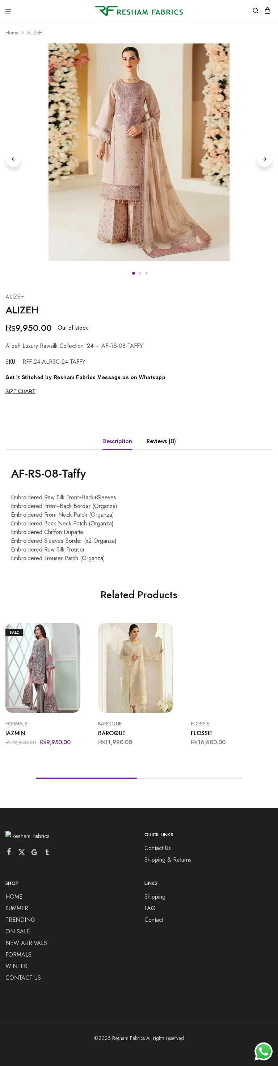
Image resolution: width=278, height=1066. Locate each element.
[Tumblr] (47, 853)
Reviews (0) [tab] (161, 441)
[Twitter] (22, 853)
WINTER (16, 966)
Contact (153, 920)
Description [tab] (117, 441)
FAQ (150, 908)
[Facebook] (9, 853)
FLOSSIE (200, 723)
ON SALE (17, 931)
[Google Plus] (34, 853)
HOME (13, 896)
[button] (75, 631)
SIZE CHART (20, 391)
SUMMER (16, 908)
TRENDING (20, 920)
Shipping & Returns (167, 859)
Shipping (154, 896)
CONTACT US (23, 978)
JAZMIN (15, 733)
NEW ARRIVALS (26, 943)
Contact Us (157, 848)
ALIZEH (15, 297)
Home (11, 32)
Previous (13, 159)
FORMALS (16, 723)
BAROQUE (110, 723)
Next (265, 159)
